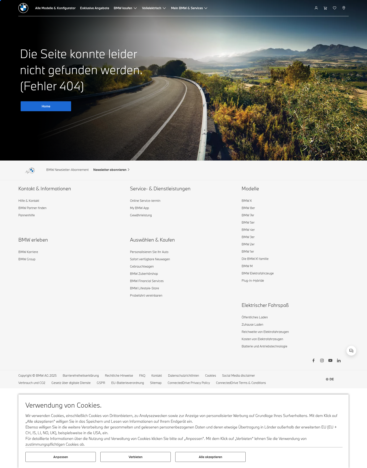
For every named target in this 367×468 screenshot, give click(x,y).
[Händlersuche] (344, 8)
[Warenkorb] (325, 8)
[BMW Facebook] (313, 361)
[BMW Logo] (23, 8)
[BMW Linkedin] (339, 361)
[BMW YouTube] (330, 361)
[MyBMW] (316, 8)
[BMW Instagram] (322, 361)
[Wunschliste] (335, 8)
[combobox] (351, 351)
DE (332, 379)
